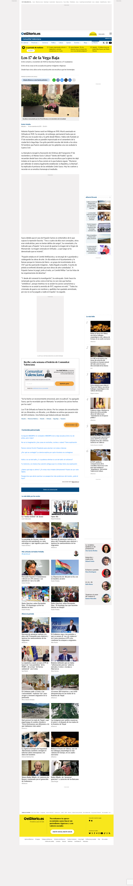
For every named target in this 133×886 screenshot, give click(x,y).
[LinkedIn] (70, 80)
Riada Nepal (46, 2)
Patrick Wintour (26, 545)
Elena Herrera (55, 671)
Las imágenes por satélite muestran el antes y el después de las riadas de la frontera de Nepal (64, 722)
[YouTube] (110, 42)
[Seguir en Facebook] (94, 833)
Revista (64, 841)
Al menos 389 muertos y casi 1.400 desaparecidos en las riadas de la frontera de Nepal (64, 693)
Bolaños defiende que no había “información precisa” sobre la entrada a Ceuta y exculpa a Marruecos (62, 666)
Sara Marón (25, 671)
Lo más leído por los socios (31, 496)
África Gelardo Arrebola (28, 699)
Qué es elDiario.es (29, 839)
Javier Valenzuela (26, 519)
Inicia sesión (101, 34)
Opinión (68, 42)
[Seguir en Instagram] (99, 833)
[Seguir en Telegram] (96, 833)
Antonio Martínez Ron (28, 757)
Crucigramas (42, 812)
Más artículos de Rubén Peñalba (33, 552)
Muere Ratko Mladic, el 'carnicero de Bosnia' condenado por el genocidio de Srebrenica (35, 779)
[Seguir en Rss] (109, 833)
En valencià (24, 42)
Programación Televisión (96, 812)
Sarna (93, 2)
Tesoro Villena (66, 2)
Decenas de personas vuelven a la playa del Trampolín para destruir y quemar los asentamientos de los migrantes (64, 542)
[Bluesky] (62, 80)
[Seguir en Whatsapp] (107, 833)
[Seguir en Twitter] (92, 833)
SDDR (66, 812)
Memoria (69, 812)
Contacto (58, 841)
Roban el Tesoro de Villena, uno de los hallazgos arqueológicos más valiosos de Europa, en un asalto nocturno (64, 752)
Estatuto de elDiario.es (59, 839)
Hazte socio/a (93, 34)
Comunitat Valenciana (32, 39)
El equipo (37, 839)
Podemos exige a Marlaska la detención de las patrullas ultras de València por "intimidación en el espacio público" (99, 413)
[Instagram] (107, 42)
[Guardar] (74, 80)
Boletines (70, 841)
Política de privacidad (91, 839)
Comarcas (45, 42)
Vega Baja (55, 418)
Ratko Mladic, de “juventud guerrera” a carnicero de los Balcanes (65, 778)
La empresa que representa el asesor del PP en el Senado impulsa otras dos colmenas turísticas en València (99, 439)
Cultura (61, 42)
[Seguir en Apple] (91, 820)
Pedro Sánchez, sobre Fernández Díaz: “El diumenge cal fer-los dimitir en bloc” (34, 605)
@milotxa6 (26, 554)
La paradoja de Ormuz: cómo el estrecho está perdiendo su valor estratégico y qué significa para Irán (35, 541)
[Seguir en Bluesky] (90, 833)
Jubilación (97, 2)
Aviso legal (81, 839)
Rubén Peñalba (26, 124)
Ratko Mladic (110, 2)
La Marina (95, 42)
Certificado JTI (77, 841)
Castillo (62, 812)
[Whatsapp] (54, 80)
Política (53, 42)
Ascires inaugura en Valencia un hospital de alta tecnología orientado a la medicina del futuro (91, 227)
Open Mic (54, 516)
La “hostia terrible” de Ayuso (32, 516)
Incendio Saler (52, 2)
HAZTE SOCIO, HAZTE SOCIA (62, 832)
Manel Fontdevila (55, 519)
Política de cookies (49, 841)
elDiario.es (54, 547)
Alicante (23, 418)
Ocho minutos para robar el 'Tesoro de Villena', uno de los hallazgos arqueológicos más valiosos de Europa (99, 388)
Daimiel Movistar (103, 2)
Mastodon (85, 841)
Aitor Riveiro (54, 642)
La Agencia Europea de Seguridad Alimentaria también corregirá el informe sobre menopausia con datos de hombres (34, 752)
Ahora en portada (28, 614)
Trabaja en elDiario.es (47, 839)
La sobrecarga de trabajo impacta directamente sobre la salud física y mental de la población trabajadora (91, 250)
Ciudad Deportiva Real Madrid (85, 2)
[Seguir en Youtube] (102, 833)
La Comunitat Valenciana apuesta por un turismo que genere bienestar (91, 216)
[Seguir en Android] (89, 820)
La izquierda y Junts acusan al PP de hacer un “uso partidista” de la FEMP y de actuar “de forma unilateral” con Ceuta (35, 666)
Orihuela (48, 418)
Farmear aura (57, 812)
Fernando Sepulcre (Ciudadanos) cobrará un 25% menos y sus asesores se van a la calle (34, 579)
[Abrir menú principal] (110, 33)
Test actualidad (105, 812)
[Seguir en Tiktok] (104, 833)
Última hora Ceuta (39, 2)
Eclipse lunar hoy (59, 2)
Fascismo (63, 418)
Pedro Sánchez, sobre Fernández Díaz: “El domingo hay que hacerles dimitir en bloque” (64, 605)
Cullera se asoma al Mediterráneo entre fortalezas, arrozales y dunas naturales (92, 205)
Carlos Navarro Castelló (96, 445)
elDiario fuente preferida (77, 812)
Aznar (77, 2)
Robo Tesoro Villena (35, 812)
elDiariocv (53, 757)
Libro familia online (86, 812)
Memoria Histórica (33, 418)
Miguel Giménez (94, 393)
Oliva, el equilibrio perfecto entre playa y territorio (91, 236)
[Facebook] (58, 80)
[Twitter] (104, 42)
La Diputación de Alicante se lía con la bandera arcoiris (64, 578)
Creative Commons (71, 839)
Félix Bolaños (72, 2)
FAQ (99, 839)
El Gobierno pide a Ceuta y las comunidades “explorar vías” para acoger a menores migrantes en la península (34, 694)
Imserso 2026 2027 (50, 812)
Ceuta (33, 2)
